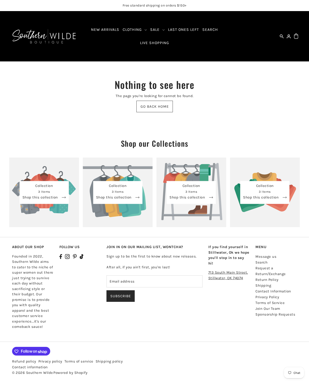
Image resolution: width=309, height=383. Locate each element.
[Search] (281, 36)
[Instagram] (67, 256)
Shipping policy (109, 361)
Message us (265, 256)
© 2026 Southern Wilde (32, 373)
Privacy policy (50, 361)
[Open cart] (296, 36)
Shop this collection (40, 197)
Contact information (30, 367)
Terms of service (78, 361)
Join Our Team (267, 308)
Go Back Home (154, 106)
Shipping (263, 285)
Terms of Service (270, 303)
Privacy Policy (267, 297)
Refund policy (24, 361)
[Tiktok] (82, 256)
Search (261, 262)
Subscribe (120, 296)
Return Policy (267, 279)
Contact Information (273, 291)
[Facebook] (60, 256)
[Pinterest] (75, 256)
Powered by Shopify (70, 373)
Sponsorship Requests (275, 314)
